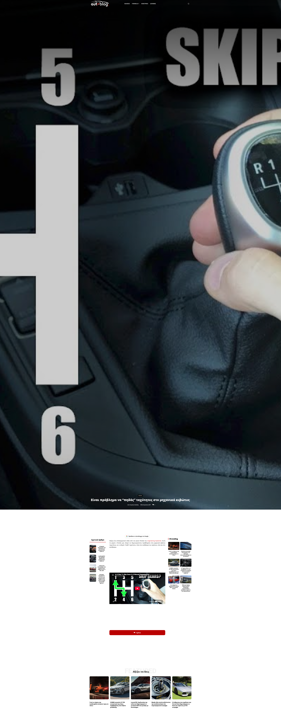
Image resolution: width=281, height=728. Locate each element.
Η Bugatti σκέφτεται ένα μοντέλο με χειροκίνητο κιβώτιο (102, 549)
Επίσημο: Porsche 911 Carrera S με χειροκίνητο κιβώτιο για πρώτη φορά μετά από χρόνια (101, 579)
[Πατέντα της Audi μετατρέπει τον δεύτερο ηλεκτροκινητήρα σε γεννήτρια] (185, 546)
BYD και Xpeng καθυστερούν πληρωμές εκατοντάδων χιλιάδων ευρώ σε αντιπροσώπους (186, 588)
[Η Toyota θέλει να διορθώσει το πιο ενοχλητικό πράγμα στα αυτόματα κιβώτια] (185, 563)
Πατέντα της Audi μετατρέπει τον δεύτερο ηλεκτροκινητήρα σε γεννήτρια (185, 554)
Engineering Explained (154, 541)
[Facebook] (92, 535)
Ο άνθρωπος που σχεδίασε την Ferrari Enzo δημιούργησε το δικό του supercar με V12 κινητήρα (181, 705)
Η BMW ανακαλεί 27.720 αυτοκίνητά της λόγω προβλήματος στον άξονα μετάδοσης (174, 570)
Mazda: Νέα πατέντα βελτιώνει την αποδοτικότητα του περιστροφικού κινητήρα (161, 704)
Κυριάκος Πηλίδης (134, 504)
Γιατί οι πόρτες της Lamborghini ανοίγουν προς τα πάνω (174, 553)
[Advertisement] (140, 522)
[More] (102, 535)
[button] (188, 3)
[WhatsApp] (99, 535)
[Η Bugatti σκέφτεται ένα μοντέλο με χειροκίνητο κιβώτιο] (93, 549)
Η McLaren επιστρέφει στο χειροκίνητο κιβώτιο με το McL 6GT (102, 568)
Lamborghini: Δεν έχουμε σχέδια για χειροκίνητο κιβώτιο (101, 558)
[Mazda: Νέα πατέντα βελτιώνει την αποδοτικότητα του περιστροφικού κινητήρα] (161, 687)
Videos (140, 495)
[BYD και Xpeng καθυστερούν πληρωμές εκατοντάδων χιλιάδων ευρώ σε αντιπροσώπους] (185, 579)
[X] (95, 535)
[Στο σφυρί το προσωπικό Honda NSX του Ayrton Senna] (173, 579)
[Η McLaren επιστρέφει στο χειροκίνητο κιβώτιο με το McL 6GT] (93, 568)
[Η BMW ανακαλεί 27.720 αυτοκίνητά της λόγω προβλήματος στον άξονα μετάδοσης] (173, 563)
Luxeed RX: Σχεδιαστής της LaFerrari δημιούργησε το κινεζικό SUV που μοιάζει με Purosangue (139, 705)
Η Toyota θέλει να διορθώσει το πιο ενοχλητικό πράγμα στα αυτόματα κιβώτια (186, 570)
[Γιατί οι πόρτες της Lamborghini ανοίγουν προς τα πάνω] (173, 546)
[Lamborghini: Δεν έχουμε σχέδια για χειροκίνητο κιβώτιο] (93, 558)
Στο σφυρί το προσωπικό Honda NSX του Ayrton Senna (174, 586)
